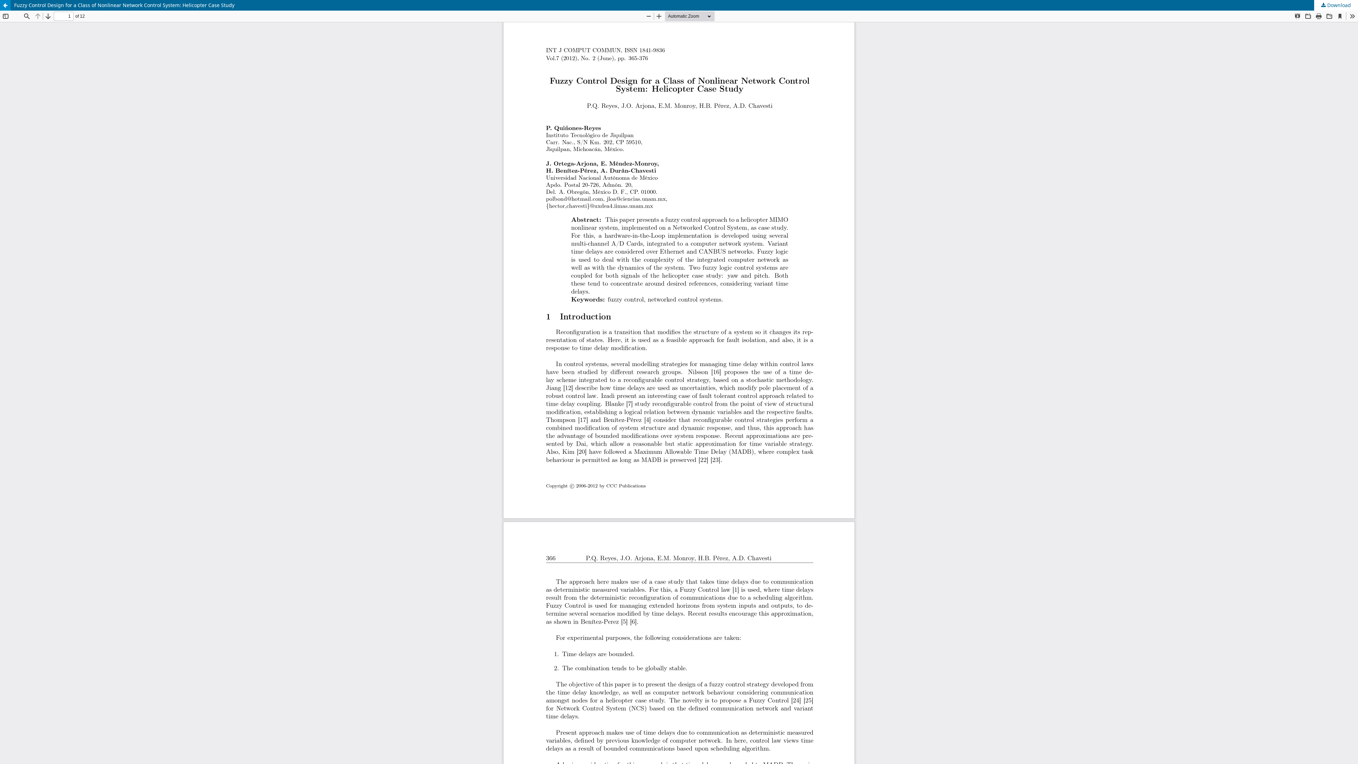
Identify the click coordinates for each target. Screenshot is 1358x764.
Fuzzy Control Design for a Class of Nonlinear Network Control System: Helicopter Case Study (124, 5)
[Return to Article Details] (5, 5)
